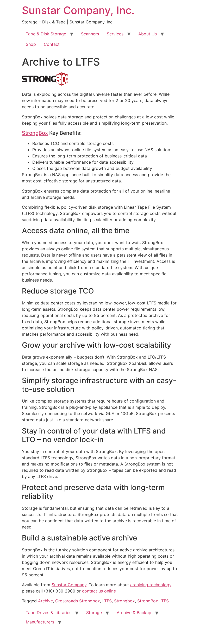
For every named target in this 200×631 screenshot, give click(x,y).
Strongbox (124, 600)
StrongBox (35, 133)
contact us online (99, 591)
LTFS (107, 600)
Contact (52, 44)
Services (115, 33)
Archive (45, 600)
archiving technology (150, 584)
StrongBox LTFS (153, 600)
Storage (94, 612)
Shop (31, 44)
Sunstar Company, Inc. (78, 10)
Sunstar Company (69, 584)
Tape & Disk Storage (46, 33)
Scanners (90, 33)
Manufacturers (40, 621)
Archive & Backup (134, 612)
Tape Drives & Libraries (48, 612)
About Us (147, 33)
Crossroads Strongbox (77, 600)
